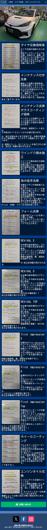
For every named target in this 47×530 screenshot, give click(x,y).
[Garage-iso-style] (23, 23)
